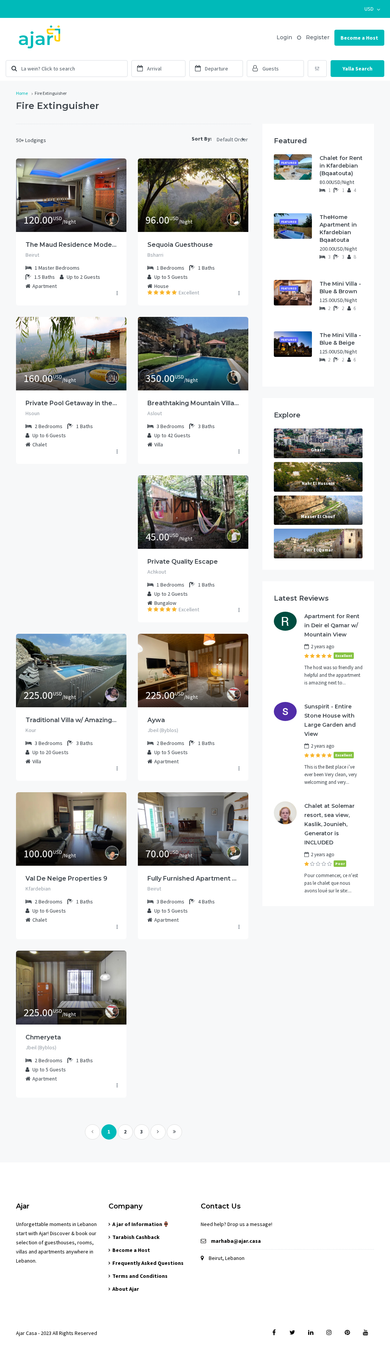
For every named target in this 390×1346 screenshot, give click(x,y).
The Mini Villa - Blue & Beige (340, 339)
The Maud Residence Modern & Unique (71, 244)
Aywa (156, 720)
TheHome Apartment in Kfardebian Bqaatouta (338, 228)
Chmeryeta (43, 1037)
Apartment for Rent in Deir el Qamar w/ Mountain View (332, 625)
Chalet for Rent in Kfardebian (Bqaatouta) (341, 166)
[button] (372, 9)
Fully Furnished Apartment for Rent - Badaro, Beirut (193, 878)
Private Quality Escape (182, 561)
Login (284, 37)
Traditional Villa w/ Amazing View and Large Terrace (71, 720)
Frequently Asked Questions (148, 1263)
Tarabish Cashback (136, 1237)
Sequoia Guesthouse (180, 244)
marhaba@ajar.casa (236, 1240)
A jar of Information (137, 1224)
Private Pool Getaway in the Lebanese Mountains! (71, 403)
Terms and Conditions (140, 1275)
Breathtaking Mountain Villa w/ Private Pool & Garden (193, 403)
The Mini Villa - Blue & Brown (340, 287)
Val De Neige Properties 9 (66, 878)
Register (317, 37)
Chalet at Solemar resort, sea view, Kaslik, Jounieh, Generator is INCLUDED (329, 824)
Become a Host (359, 37)
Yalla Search (357, 68)
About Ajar (125, 1288)
